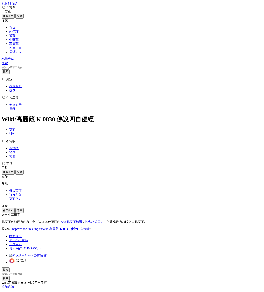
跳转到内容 (9, 3)
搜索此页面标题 (71, 221)
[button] (3, 7)
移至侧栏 (8, 16)
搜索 (5, 71)
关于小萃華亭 (18, 240)
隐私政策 (15, 236)
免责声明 (15, 244)
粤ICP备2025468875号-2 (25, 248)
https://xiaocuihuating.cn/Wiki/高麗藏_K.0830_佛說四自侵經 (50, 229)
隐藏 (19, 16)
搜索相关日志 (94, 221)
